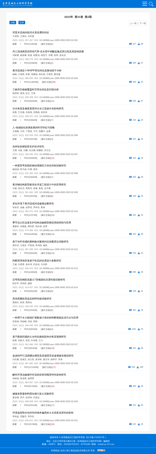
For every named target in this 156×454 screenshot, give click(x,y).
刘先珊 (15, 359)
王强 (33, 93)
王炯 (14, 150)
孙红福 (42, 74)
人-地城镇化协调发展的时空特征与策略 (33, 127)
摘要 (14, 44)
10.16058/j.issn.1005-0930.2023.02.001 (58, 40)
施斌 (45, 245)
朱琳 (28, 74)
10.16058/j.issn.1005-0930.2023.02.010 (58, 211)
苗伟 (35, 169)
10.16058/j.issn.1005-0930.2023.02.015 (58, 306)
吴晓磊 (23, 226)
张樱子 (42, 131)
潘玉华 (46, 359)
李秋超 (15, 416)
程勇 (14, 112)
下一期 (142, 23)
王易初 (15, 36)
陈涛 (22, 302)
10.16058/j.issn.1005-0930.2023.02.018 (58, 363)
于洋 (35, 131)
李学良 (31, 416)
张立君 (31, 359)
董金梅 (15, 397)
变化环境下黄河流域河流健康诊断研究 (33, 203)
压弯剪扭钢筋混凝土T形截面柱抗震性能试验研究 (38, 279)
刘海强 (29, 112)
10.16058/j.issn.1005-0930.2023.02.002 (58, 59)
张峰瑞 (15, 378)
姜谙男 (23, 378)
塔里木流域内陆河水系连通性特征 (30, 32)
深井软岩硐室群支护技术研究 (28, 146)
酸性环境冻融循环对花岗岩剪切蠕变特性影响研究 (39, 374)
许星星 (21, 264)
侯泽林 (38, 359)
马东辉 (44, 264)
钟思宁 (44, 55)
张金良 (15, 207)
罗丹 (22, 397)
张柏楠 (23, 321)
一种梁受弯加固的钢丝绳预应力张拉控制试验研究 (39, 165)
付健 (14, 188)
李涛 (60, 359)
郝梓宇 (54, 359)
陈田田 (15, 93)
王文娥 (21, 112)
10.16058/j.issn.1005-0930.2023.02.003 (58, 78)
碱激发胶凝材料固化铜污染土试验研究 (33, 393)
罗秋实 (36, 207)
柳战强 (15, 169)
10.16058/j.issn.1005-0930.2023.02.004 (58, 97)
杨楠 (14, 74)
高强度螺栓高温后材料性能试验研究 (31, 298)
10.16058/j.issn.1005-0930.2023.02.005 (58, 116)
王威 (14, 264)
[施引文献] (46, 44)
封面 (13, 22)
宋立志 (47, 150)
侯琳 (35, 188)
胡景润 (36, 55)
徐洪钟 (29, 397)
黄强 (22, 93)
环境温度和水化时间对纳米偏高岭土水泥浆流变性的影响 (42, 412)
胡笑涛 (44, 112)
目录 (22, 22)
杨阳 (30, 283)
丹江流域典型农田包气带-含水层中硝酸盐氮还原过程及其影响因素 (48, 51)
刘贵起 (36, 397)
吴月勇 (47, 188)
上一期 (133, 23)
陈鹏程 (40, 150)
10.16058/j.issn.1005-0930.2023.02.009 (58, 192)
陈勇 (14, 340)
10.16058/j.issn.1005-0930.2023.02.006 (58, 135)
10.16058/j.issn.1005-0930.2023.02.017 (58, 344)
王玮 (22, 131)
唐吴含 (62, 55)
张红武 (21, 188)
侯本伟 (29, 264)
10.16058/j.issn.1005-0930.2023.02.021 (58, 420)
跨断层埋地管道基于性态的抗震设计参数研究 (36, 260)
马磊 (20, 150)
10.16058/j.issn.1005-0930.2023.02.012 (58, 249)
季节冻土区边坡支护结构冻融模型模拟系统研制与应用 (41, 222)
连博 (45, 226)
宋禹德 (36, 112)
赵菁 (48, 131)
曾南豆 (23, 359)
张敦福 (15, 321)
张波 (30, 321)
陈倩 (30, 55)
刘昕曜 (15, 55)
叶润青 (34, 340)
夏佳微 (57, 74)
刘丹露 (31, 36)
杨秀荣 (31, 378)
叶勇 (30, 169)
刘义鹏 (32, 150)
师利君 (31, 226)
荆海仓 (29, 302)
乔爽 (50, 55)
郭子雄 (23, 169)
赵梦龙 (29, 207)
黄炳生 (15, 302)
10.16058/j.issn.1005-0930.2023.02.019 (58, 382)
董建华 (15, 226)
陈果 (56, 55)
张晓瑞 (34, 74)
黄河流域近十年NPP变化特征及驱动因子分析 (37, 70)
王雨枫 (15, 131)
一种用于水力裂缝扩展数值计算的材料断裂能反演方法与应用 (45, 317)
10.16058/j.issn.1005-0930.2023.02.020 (58, 401)
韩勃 (35, 321)
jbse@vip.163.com (106, 444)
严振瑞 (31, 245)
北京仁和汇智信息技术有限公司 (75, 450)
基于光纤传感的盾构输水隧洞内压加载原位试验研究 (40, 241)
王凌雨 (21, 74)
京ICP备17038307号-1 (96, 437)
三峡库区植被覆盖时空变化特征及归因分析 (35, 89)
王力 (41, 340)
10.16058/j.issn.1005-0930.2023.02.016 (58, 325)
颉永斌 (38, 226)
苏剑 (28, 340)
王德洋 (23, 245)
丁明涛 (29, 131)
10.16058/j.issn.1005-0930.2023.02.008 (58, 173)
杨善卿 (23, 55)
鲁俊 (41, 188)
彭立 (28, 93)
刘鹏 (25, 150)
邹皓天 (21, 340)
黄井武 (15, 245)
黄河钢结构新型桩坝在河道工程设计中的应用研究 (39, 184)
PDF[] (30, 44)
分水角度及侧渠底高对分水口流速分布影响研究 (38, 108)
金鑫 (22, 207)
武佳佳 (36, 264)
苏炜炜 (23, 283)
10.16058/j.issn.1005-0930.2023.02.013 (58, 268)
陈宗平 (15, 283)
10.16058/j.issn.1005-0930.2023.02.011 (58, 230)
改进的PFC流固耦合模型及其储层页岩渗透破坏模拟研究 (43, 355)
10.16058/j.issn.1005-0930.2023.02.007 (58, 154)
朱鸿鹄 (38, 245)
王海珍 (23, 36)
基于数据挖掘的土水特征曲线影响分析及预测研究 (39, 336)
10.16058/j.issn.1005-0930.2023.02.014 (58, 287)
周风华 (29, 188)
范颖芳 (23, 416)
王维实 (49, 74)
